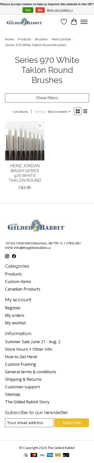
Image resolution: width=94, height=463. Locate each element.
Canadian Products (22, 289)
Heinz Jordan (61, 39)
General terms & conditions (30, 372)
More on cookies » (60, 10)
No (40, 10)
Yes (28, 10)
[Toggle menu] (84, 22)
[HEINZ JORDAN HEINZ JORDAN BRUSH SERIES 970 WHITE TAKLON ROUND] (24, 140)
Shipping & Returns (23, 379)
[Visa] (42, 455)
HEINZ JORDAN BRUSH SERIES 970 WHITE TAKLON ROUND (25, 173)
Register (13, 308)
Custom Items (18, 281)
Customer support (22, 387)
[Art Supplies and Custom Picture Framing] (24, 21)
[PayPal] (58, 455)
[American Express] (50, 455)
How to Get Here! (21, 356)
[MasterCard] (34, 455)
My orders (14, 315)
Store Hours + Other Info (28, 349)
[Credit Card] (26, 455)
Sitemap (12, 394)
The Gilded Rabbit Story (27, 402)
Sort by (40, 111)
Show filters (47, 98)
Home (9, 39)
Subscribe (71, 422)
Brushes (41, 39)
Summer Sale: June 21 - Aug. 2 (32, 341)
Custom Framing (20, 364)
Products (24, 39)
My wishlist (15, 323)
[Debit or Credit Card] (66, 455)
